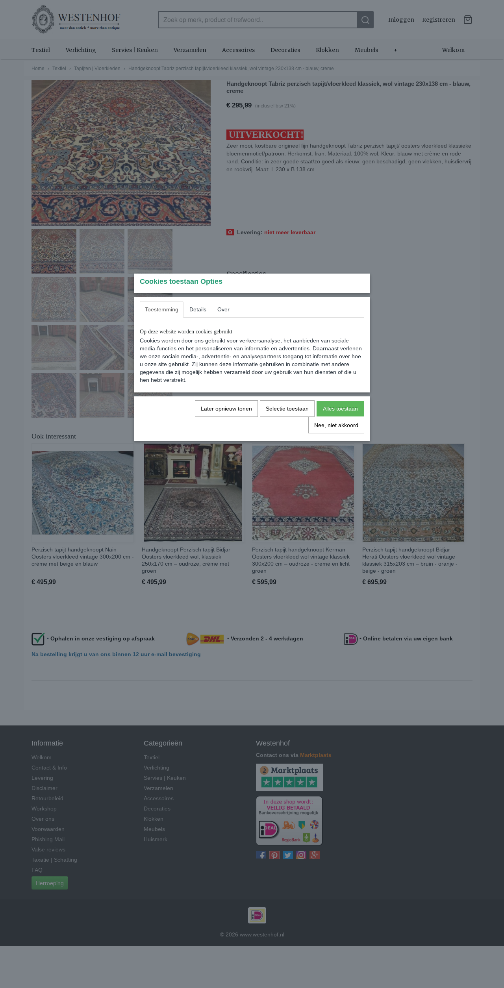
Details (197, 309)
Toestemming (161, 309)
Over (223, 309)
